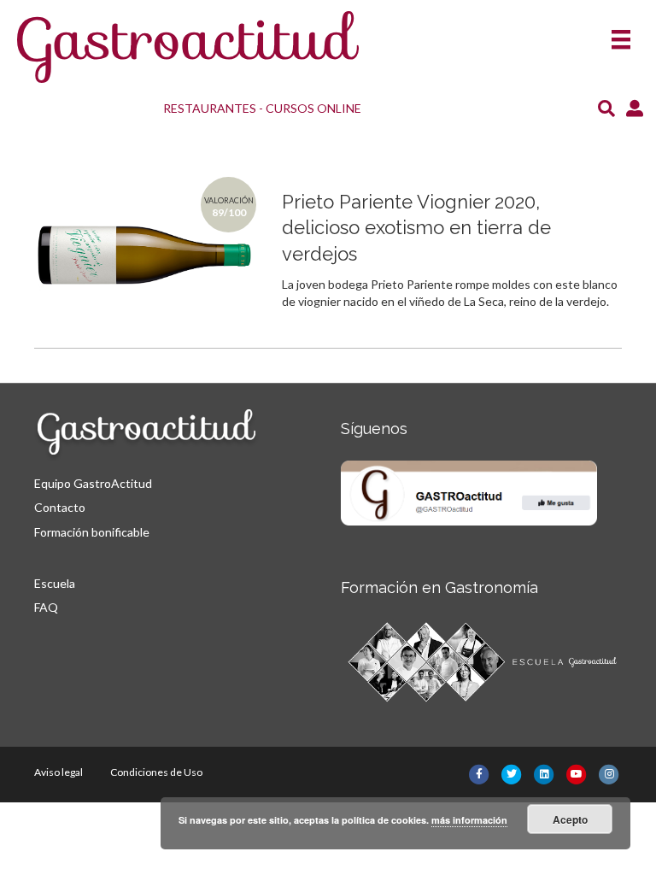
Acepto (570, 819)
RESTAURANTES (209, 108)
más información (469, 819)
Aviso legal (58, 772)
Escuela (54, 583)
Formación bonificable (91, 532)
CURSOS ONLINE (313, 108)
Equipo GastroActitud (93, 483)
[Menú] (621, 34)
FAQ (46, 607)
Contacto (59, 507)
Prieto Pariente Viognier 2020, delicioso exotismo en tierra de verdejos (416, 228)
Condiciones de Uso (156, 772)
